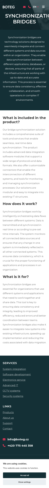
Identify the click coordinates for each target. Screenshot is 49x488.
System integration (14, 369)
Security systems (13, 396)
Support (8, 423)
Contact (7, 428)
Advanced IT (10, 385)
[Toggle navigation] (43, 7)
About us (8, 417)
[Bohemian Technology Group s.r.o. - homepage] (9, 6)
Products (8, 412)
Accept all (24, 475)
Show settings (24, 482)
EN (34, 7)
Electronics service (14, 379)
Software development (17, 374)
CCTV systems (11, 390)
